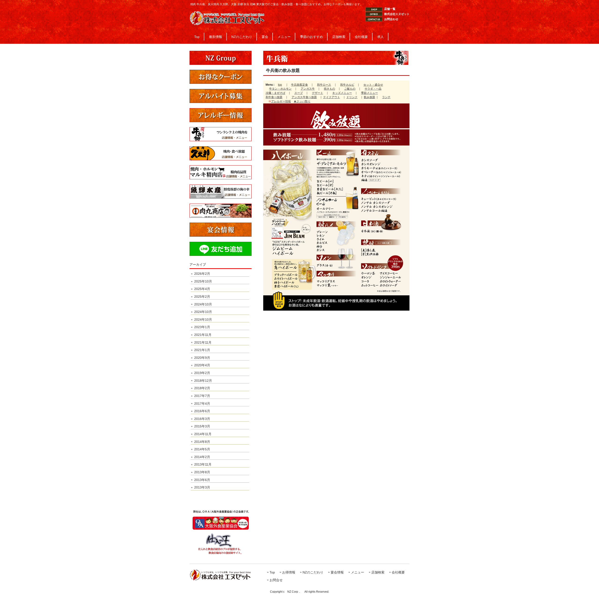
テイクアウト (331, 97)
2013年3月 (202, 487)
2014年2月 (202, 457)
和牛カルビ (347, 84)
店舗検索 (377, 572)
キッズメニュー (342, 93)
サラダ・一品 (373, 88)
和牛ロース (324, 84)
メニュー (357, 572)
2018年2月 (202, 388)
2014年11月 (203, 434)
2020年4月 (202, 365)
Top (272, 572)
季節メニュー (369, 93)
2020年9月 (202, 358)
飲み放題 (369, 97)
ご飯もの (349, 88)
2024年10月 (203, 304)
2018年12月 (203, 380)
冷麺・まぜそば (275, 93)
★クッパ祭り (302, 101)
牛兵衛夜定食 (299, 84)
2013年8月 (202, 472)
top (280, 84)
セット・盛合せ (373, 84)
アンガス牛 (308, 88)
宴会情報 (337, 572)
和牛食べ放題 (274, 97)
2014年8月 (202, 442)
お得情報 (288, 572)
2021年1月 (202, 350)
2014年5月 (202, 449)
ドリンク (352, 97)
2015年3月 (202, 426)
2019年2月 (202, 373)
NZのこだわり (313, 572)
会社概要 (398, 572)
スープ (298, 93)
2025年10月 (203, 281)
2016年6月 (202, 411)
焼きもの (329, 88)
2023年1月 (202, 327)
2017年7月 (202, 396)
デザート (317, 93)
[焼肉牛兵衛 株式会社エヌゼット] (227, 23)
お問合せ (276, 580)
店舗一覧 (389, 9)
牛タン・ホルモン (280, 88)
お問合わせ (391, 19)
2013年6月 (202, 480)
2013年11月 (203, 464)
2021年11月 (203, 335)
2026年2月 (202, 273)
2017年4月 (202, 403)
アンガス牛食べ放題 (304, 97)
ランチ (386, 97)
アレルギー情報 (281, 101)
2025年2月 (202, 296)
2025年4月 (202, 289)
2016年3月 (202, 419)
